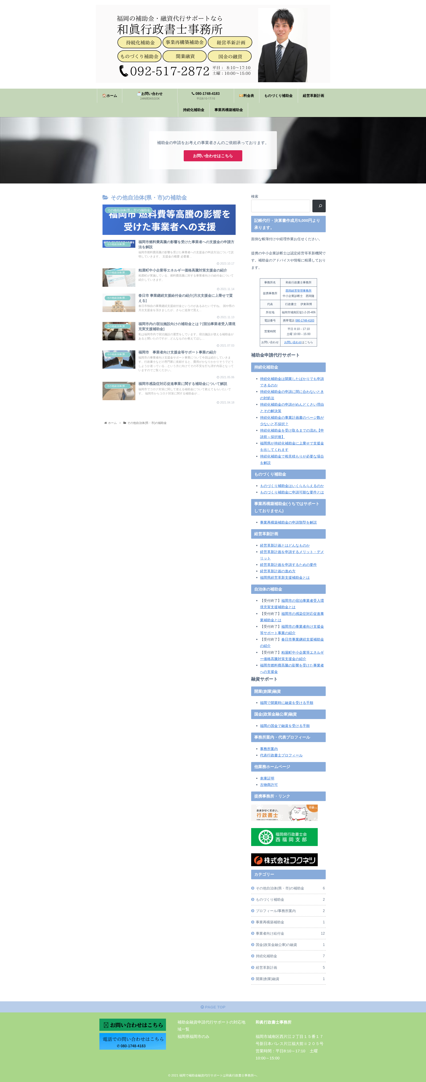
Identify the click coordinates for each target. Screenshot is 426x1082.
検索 (254, 196)
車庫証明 (267, 778)
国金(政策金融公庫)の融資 (290, 945)
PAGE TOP (214, 1007)
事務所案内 (269, 749)
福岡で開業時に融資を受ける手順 (286, 703)
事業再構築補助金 (290, 922)
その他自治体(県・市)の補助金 (290, 888)
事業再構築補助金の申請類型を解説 (288, 522)
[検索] (319, 206)
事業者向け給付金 (290, 934)
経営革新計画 (290, 967)
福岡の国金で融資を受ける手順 (285, 726)
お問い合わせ (293, 342)
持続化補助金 (290, 956)
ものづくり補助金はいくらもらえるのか (292, 486)
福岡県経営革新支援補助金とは (285, 577)
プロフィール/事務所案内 (290, 911)
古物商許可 (269, 785)
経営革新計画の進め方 (278, 571)
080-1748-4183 (304, 320)
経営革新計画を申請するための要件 (288, 565)
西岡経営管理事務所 (299, 290)
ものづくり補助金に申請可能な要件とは (292, 492)
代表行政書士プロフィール (281, 755)
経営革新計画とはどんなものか (285, 545)
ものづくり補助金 (290, 899)
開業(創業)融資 (290, 979)
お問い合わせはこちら (213, 156)
